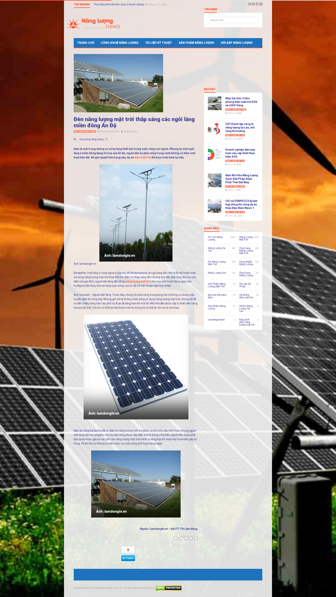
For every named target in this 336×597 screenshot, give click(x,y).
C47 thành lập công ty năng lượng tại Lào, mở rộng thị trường (240, 127)
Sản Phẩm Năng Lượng (196, 43)
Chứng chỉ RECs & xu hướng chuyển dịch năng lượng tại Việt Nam (130, 4)
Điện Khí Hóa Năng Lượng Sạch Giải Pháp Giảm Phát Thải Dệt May (241, 179)
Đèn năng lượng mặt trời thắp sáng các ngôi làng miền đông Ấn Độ (134, 122)
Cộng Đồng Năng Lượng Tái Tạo (111, 588)
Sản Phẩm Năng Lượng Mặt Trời (217, 285)
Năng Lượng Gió (217, 272)
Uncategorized (216, 319)
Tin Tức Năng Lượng (235, 187)
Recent (210, 89)
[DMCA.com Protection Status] (169, 588)
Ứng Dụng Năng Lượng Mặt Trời (246, 250)
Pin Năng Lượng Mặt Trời (217, 262)
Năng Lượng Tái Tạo (235, 135)
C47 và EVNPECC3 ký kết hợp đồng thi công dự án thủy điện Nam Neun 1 (241, 204)
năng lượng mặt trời (138, 281)
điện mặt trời (143, 157)
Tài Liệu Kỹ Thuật (158, 43)
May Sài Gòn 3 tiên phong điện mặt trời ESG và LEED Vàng (241, 102)
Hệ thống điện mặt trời (246, 296)
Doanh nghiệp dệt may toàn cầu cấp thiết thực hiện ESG (240, 153)
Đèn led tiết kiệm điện (217, 296)
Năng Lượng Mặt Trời (236, 110)
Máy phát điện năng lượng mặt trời (247, 322)
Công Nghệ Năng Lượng (119, 43)
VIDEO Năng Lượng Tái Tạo (246, 308)
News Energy (130, 131)
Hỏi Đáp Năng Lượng (237, 43)
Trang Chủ (85, 43)
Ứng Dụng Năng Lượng (85, 132)
